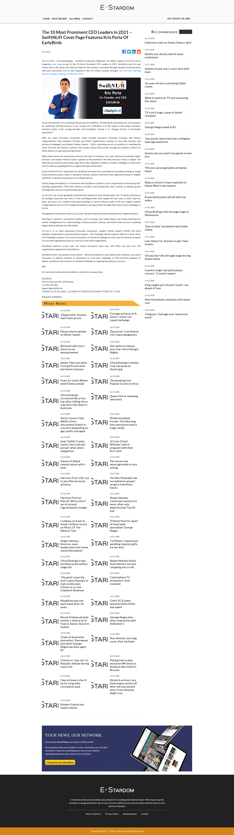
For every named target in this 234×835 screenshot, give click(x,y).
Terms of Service (93, 814)
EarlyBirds (47, 231)
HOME (46, 18)
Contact (145, 814)
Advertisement (130, 814)
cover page (56, 64)
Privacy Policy (111, 814)
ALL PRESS (74, 18)
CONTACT (87, 18)
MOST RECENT (59, 18)
